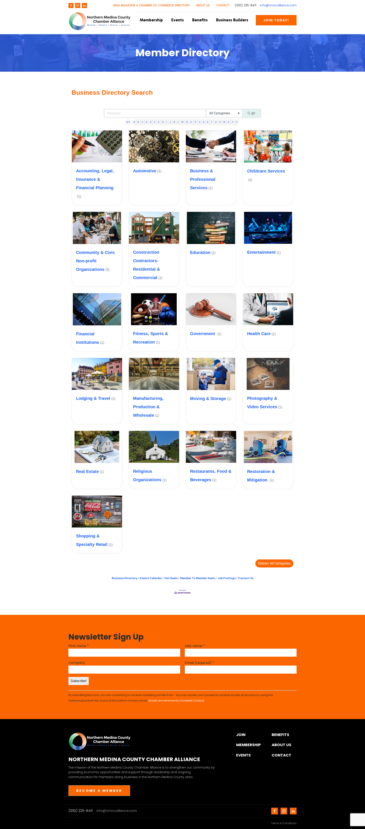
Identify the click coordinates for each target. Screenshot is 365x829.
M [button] (182, 122)
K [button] (174, 122)
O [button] (191, 122)
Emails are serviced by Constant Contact (176, 700)
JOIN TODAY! (276, 20)
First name (78, 645)
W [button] (224, 122)
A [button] (134, 122)
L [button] (178, 122)
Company (76, 662)
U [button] (216, 122)
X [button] (228, 122)
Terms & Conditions (284, 823)
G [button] (158, 122)
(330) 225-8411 (245, 5)
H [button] (163, 122)
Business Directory (124, 578)
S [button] (207, 122)
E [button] (150, 122)
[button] (274, 563)
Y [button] (232, 122)
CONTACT (222, 5)
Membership (151, 20)
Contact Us (245, 578)
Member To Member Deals (197, 578)
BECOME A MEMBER (99, 790)
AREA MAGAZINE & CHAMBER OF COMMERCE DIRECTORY (151, 5)
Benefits (200, 20)
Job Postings (227, 578)
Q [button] (199, 122)
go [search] (253, 113)
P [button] (195, 122)
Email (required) (199, 662)
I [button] (166, 122)
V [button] (220, 122)
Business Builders (232, 20)
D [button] (146, 122)
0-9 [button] (128, 122)
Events (177, 20)
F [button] (154, 122)
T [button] (211, 122)
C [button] (142, 122)
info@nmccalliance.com (278, 5)
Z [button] (236, 122)
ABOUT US (203, 5)
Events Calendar (151, 578)
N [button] (187, 122)
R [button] (203, 122)
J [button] (170, 122)
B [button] (138, 122)
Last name (195, 645)
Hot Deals (171, 578)
